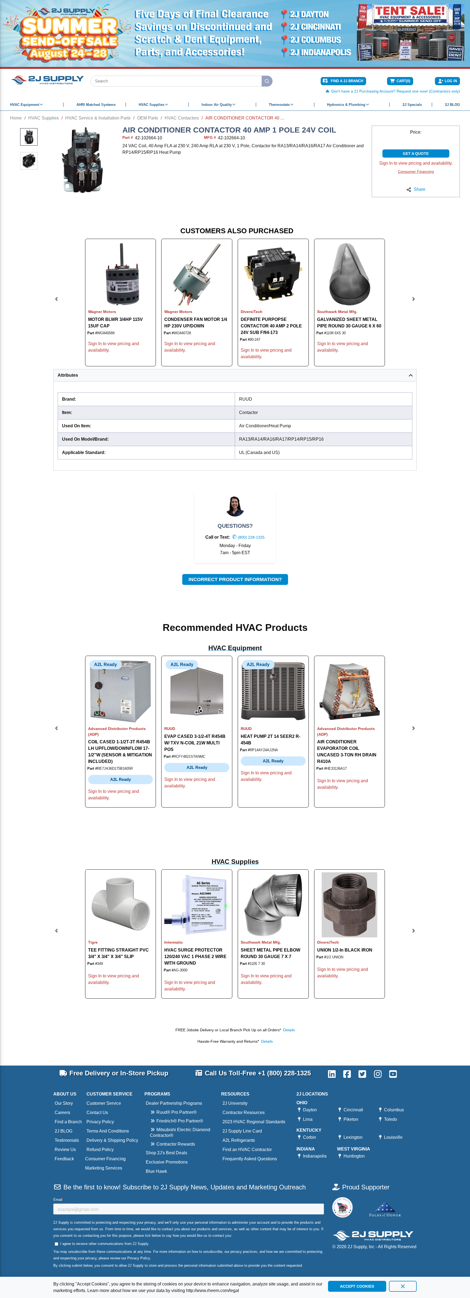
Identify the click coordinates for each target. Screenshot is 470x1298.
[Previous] (56, 302)
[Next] (413, 302)
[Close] (403, 1286)
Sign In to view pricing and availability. (416, 163)
